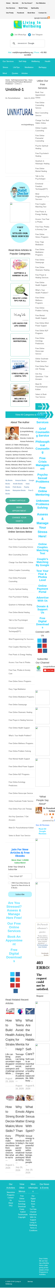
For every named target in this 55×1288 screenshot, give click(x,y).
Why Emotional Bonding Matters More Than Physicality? (23, 1121)
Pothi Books (17, 487)
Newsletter (11, 1192)
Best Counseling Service (18, 555)
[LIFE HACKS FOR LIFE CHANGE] (20, 332)
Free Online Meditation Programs (21, 697)
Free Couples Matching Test (19, 647)
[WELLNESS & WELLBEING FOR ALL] (20, 408)
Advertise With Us (42, 599)
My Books (9, 480)
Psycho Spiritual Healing (18, 589)
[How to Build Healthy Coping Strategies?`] (10, 1013)
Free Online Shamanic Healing (20, 712)
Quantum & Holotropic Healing (20, 605)
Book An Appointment (14, 940)
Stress (5, 67)
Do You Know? (27, 3)
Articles (24, 73)
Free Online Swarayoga (18, 705)
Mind (5, 73)
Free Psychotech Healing (18, 597)
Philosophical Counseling (42, 447)
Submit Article (17, 500)
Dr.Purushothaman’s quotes (42, 928)
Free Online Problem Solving (20, 751)
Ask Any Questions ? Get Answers (41, 376)
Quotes (15, 73)
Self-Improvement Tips (19, 80)
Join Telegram (37, 35)
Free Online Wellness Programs (21, 743)
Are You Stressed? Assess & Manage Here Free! (14, 910)
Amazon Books (20, 480)
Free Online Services (21, 1198)
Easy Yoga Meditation (17, 689)
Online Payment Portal (42, 588)
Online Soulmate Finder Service (21, 801)
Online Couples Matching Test (42, 549)
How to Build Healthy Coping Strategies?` (13, 1035)
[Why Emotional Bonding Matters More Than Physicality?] (20, 1100)
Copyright (21, 1217)
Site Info (15, 3)
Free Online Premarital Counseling (39, 138)
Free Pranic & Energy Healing (20, 655)
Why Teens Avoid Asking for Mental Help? (20, 1035)
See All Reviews (42, 825)
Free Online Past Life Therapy (20, 809)
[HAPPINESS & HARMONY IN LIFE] (20, 282)
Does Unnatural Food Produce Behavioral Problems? (18, 82)
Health (47, 61)
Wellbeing (35, 61)
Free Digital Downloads (14, 955)
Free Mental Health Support (19, 759)
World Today (23, 8)
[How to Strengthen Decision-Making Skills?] (10, 1100)
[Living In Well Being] (27, 27)
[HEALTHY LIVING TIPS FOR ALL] (20, 307)
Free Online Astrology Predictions (39, 341)
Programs (10, 1195)
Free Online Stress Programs (20, 681)
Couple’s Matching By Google (42, 562)
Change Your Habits (19, 519)
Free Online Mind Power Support (21, 767)
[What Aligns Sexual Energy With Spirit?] (30, 1100)
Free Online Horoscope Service (21, 793)
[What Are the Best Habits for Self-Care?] (30, 1013)
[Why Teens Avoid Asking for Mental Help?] (20, 1013)
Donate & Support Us (42, 609)
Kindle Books (18, 484)
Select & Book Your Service (19, 836)
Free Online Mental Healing (19, 612)
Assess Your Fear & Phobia (19, 662)
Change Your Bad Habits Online (21, 562)
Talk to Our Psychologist (18, 620)
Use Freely (9, 13)
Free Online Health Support (19, 728)
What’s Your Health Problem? (20, 736)
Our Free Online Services (14, 927)
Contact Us (42, 13)
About (10, 1203)
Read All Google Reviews (42, 831)
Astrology (21, 1204)
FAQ (10, 1206)
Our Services (10, 8)
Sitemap (30, 1281)
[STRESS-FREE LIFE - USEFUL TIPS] (20, 383)
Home (8, 3)
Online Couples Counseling (19, 570)
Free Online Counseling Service (21, 547)
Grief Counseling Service (42, 432)
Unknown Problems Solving (42, 504)
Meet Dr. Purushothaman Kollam (21, 828)
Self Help (22, 61)
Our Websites (41, 3)
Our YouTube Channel (33, 1209)
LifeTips (16, 67)
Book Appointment (19, 509)
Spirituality (35, 8)
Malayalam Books (19, 490)
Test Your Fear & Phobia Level (42, 575)
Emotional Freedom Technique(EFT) (41, 186)
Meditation (29, 67)
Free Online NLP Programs (19, 774)
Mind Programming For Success (21, 639)
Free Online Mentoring (42, 491)
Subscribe (19, 894)
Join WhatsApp (20, 35)
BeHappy (42, 67)
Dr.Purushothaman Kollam (42, 946)
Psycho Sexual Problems (42, 478)
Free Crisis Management (42, 463)
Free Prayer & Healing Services (21, 720)
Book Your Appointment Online (20, 539)
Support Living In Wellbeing (33, 1222)
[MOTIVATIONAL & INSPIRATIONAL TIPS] (20, 358)
